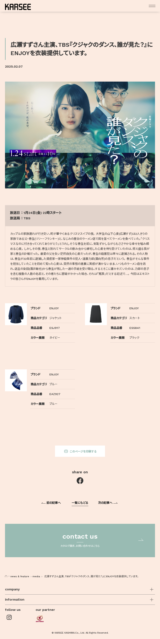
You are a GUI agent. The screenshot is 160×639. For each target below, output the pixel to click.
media (36, 576)
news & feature (19, 576)
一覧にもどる (80, 502)
